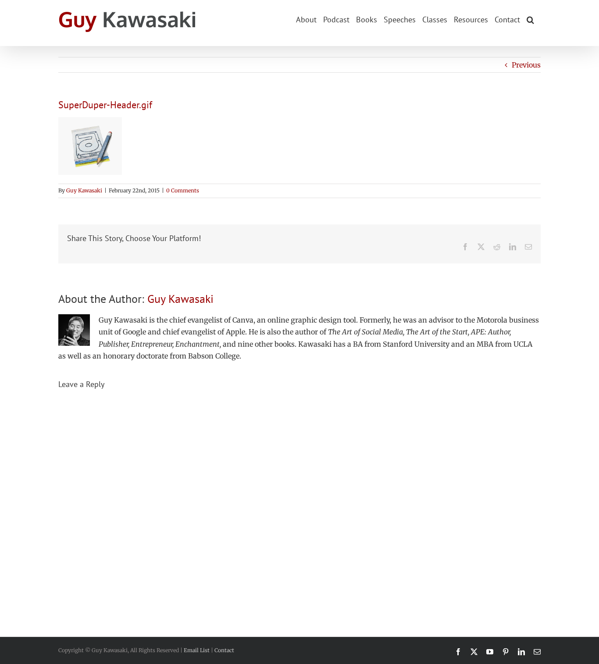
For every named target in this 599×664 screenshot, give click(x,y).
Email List (197, 650)
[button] (530, 19)
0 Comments (182, 190)
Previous (526, 64)
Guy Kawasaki (84, 190)
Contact (224, 650)
